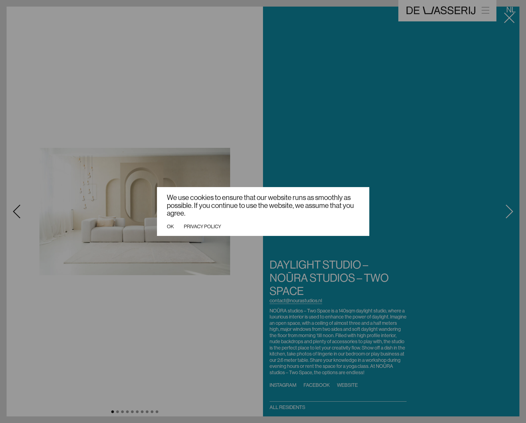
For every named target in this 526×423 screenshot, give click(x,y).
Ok (170, 226)
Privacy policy (202, 226)
